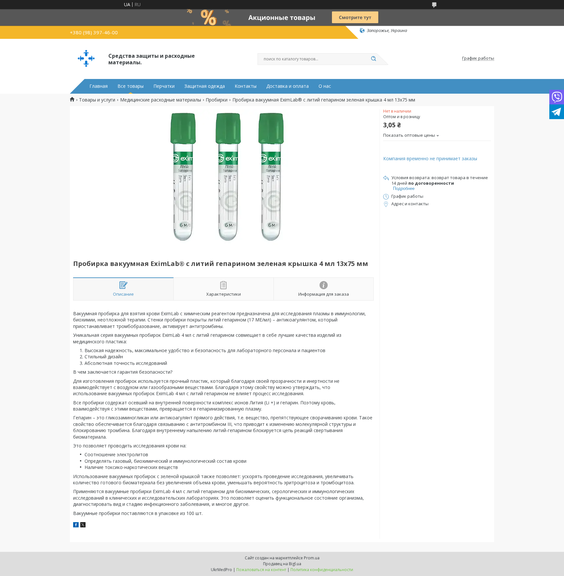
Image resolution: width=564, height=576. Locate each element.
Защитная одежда (204, 86)
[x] (83, 525)
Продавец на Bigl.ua (282, 564)
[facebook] (76, 525)
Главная (98, 86)
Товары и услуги (97, 100)
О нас (325, 86)
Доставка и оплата (287, 86)
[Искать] (373, 59)
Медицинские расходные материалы (160, 100)
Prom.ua (312, 558)
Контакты (246, 86)
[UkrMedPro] (86, 58)
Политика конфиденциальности (321, 569)
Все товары (131, 86)
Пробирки (216, 100)
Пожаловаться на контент (261, 569)
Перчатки (164, 86)
